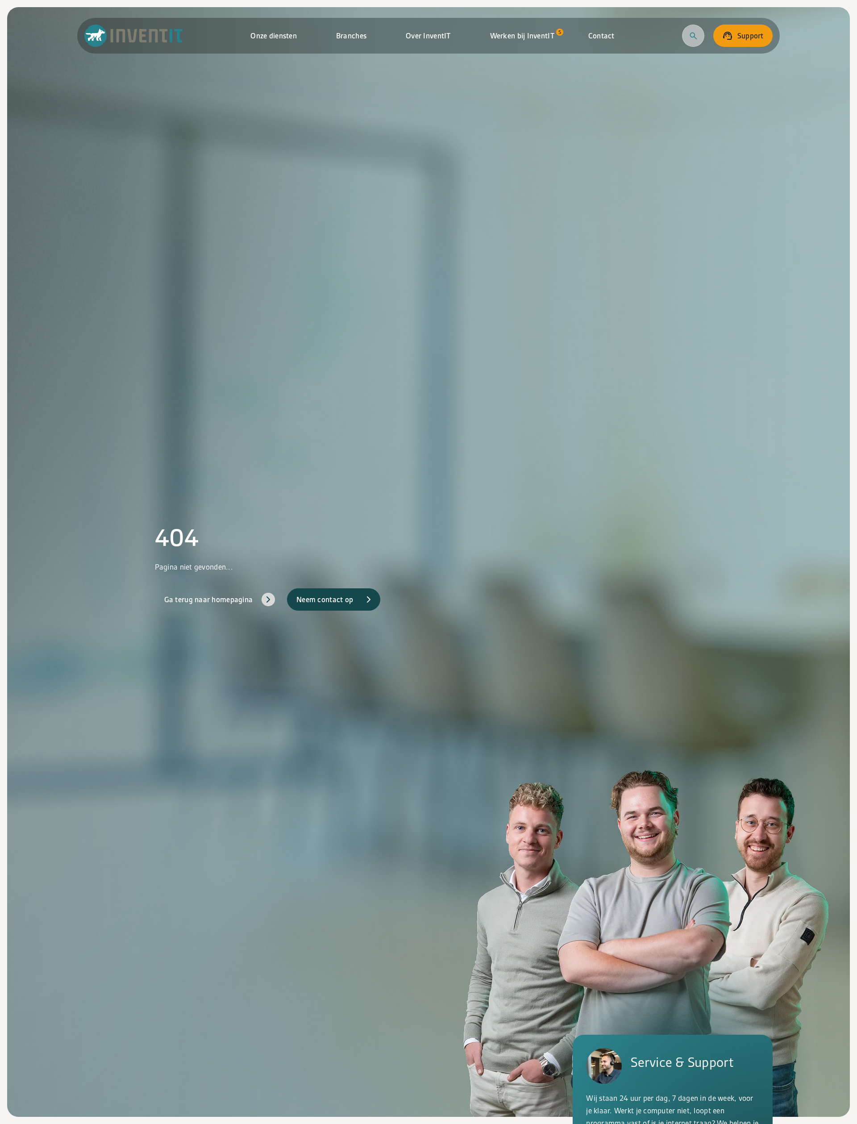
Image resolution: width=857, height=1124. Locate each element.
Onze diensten (273, 35)
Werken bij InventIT (525, 34)
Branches (351, 35)
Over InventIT (428, 35)
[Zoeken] (693, 36)
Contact (601, 35)
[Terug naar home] (133, 36)
